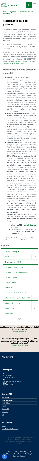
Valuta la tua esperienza (19, 345)
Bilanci (4, 406)
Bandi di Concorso (7, 400)
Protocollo (8, 287)
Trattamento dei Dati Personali (15, 293)
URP (3, 415)
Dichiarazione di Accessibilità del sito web (19, 452)
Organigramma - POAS (13, 262)
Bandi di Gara (6, 403)
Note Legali (28, 454)
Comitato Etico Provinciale (14, 267)
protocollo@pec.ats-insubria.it (13, 63)
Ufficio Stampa (10, 308)
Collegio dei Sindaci (11, 282)
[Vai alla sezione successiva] (19, 319)
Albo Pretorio (9, 257)
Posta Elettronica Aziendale (10, 429)
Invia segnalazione (19, 331)
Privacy (8, 454)
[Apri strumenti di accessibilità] (4, 456)
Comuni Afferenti (11, 277)
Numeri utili (9, 313)
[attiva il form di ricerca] (29, 5)
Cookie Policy (18, 454)
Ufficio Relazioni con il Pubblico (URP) (17, 298)
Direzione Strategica (12, 251)
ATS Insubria (12, 5)
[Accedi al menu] (34, 5)
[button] (34, 256)
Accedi (4, 426)
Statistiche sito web (19, 456)
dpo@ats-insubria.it (22, 61)
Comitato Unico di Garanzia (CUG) (16, 272)
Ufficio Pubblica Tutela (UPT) (14, 303)
